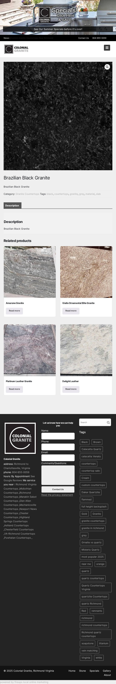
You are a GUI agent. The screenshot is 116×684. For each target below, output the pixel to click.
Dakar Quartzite (91, 492)
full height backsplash (94, 506)
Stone (82, 670)
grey (81, 193)
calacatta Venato (91, 456)
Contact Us (83, 38)
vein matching (90, 650)
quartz (85, 571)
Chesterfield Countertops (19, 529)
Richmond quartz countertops (91, 634)
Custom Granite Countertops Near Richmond (32, 38)
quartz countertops (93, 578)
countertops (61, 193)
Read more (14, 310)
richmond (87, 617)
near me (86, 563)
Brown (97, 441)
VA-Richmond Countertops (19, 533)
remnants (97, 610)
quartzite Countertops (94, 596)
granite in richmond (93, 528)
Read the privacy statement (57, 494)
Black (85, 441)
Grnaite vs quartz (92, 542)
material (90, 193)
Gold (84, 513)
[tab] (12, 205)
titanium (103, 643)
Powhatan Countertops (17, 537)
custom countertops (93, 484)
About (107, 674)
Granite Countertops (27, 193)
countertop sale (91, 470)
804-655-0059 (99, 38)
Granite (97, 513)
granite (74, 193)
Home (72, 670)
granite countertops (93, 520)
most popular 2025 (93, 556)
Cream (85, 477)
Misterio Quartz (90, 549)
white (99, 657)
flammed (87, 499)
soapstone (87, 643)
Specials (94, 670)
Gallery (107, 670)
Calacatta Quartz (91, 449)
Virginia (86, 657)
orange (100, 563)
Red (84, 610)
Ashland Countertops (16, 525)
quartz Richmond (91, 603)
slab (98, 193)
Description (12, 205)
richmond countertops (94, 625)
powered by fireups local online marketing (24, 682)
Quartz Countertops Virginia (93, 587)
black (50, 193)
